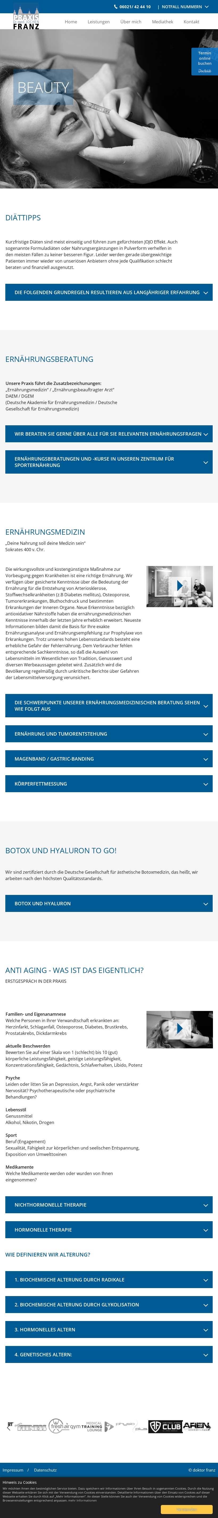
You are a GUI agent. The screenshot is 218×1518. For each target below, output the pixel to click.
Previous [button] (7, 1427)
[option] (34, 1427)
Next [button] (210, 1427)
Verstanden (187, 1509)
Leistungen (99, 22)
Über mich (130, 22)
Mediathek (162, 22)
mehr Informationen (82, 1500)
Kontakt (191, 22)
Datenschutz (45, 1470)
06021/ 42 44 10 (135, 6)
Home (71, 22)
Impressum (13, 1470)
